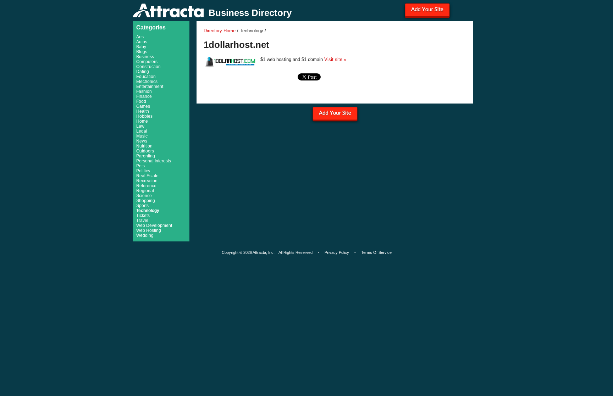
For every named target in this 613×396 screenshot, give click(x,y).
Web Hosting (148, 230)
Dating (142, 71)
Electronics (147, 81)
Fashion (144, 91)
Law (140, 126)
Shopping (145, 200)
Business (145, 56)
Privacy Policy (337, 252)
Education (146, 76)
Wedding (145, 235)
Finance (144, 96)
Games (143, 106)
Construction (148, 66)
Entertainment (149, 86)
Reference (146, 185)
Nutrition (144, 146)
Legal (141, 131)
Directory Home (220, 30)
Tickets (143, 215)
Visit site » (335, 59)
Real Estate (147, 175)
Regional (145, 190)
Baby (141, 46)
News (141, 141)
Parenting (145, 156)
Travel (142, 220)
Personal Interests (153, 160)
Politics (143, 170)
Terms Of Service (376, 252)
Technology (147, 210)
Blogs (141, 51)
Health (142, 111)
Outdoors (145, 151)
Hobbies (144, 116)
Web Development (154, 225)
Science (144, 195)
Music (142, 136)
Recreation (147, 180)
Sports (142, 205)
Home (142, 121)
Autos (141, 41)
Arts (140, 36)
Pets (140, 165)
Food (141, 101)
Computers (147, 61)
